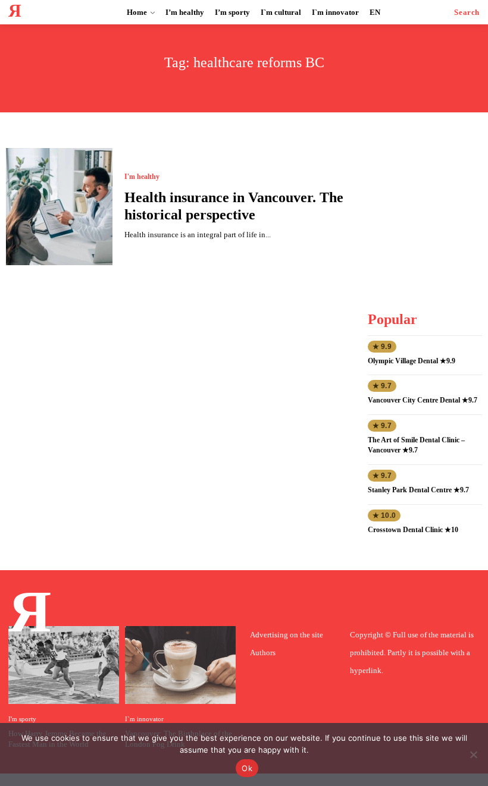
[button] (467, 12)
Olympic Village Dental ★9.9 (411, 361)
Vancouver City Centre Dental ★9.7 (422, 400)
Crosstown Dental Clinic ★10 (413, 530)
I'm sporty (22, 719)
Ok (247, 768)
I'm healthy (141, 176)
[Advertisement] (427, 207)
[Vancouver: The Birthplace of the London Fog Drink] (180, 664)
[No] (473, 754)
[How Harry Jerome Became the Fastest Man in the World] (63, 664)
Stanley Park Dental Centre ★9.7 (418, 490)
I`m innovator (144, 719)
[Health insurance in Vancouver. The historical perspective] (59, 206)
